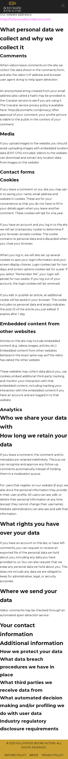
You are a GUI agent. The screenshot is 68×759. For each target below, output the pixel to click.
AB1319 (33, 755)
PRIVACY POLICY (52, 755)
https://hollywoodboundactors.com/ (25, 19)
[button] (63, 5)
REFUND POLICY (15, 755)
